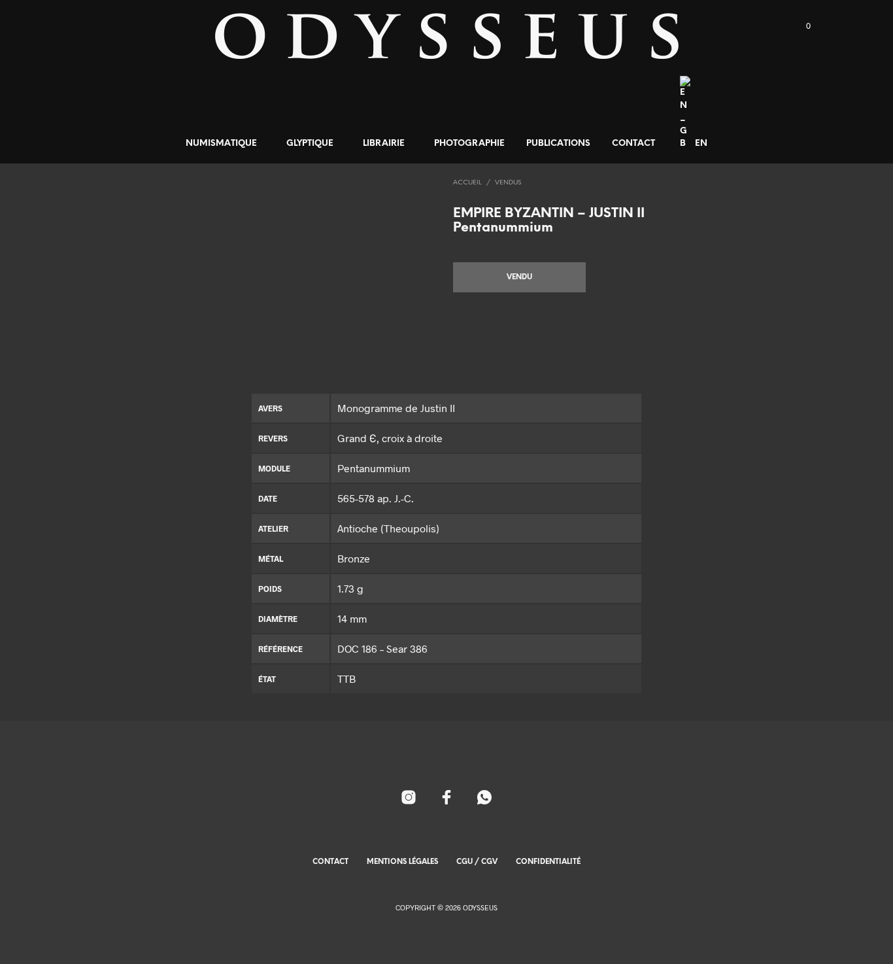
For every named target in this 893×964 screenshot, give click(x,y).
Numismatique (221, 143)
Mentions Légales (402, 862)
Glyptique (309, 143)
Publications (558, 143)
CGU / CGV (476, 862)
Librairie (384, 143)
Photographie (469, 143)
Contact (633, 143)
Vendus (508, 182)
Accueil (467, 182)
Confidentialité (548, 862)
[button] (801, 26)
